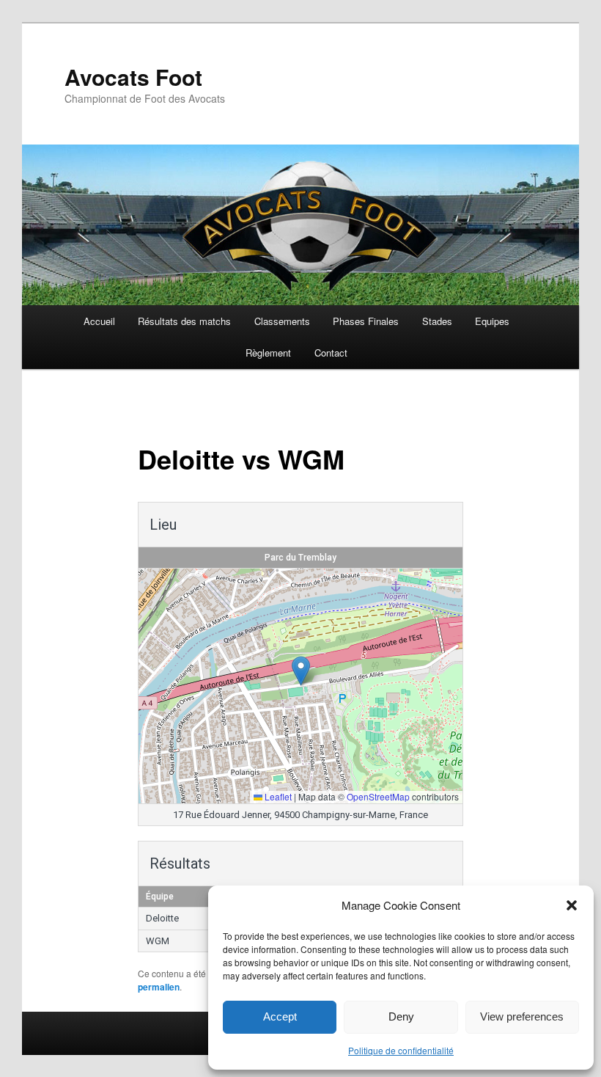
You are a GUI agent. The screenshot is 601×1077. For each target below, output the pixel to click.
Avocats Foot (133, 76)
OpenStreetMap (378, 796)
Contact (330, 352)
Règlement (268, 352)
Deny (401, 1016)
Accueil (99, 321)
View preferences (522, 1016)
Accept (280, 1016)
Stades (437, 321)
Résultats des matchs (184, 321)
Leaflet (277, 796)
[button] (571, 905)
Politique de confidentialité (401, 1050)
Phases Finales (366, 321)
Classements (282, 321)
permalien (159, 986)
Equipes (492, 321)
